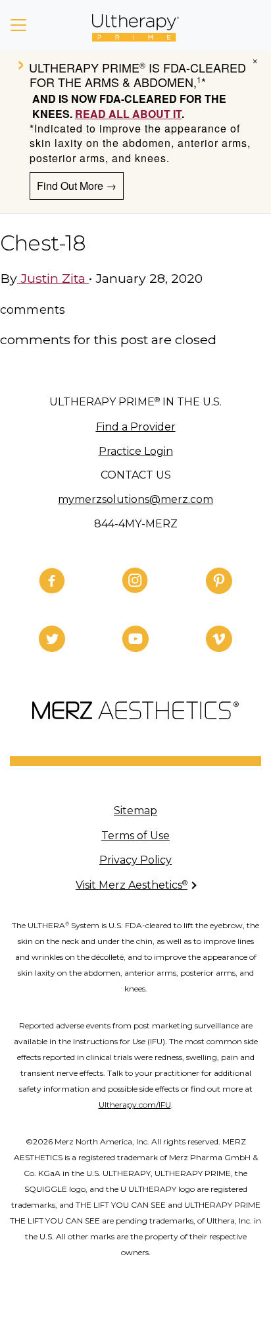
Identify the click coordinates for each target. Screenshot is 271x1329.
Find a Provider (136, 427)
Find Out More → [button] (76, 185)
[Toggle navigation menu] (18, 25)
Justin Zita (53, 278)
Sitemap (135, 810)
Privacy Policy (135, 860)
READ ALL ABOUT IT (128, 113)
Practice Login (136, 451)
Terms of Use (135, 835)
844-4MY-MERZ (136, 523)
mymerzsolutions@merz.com (135, 499)
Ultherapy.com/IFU (135, 1104)
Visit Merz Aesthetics (131, 885)
